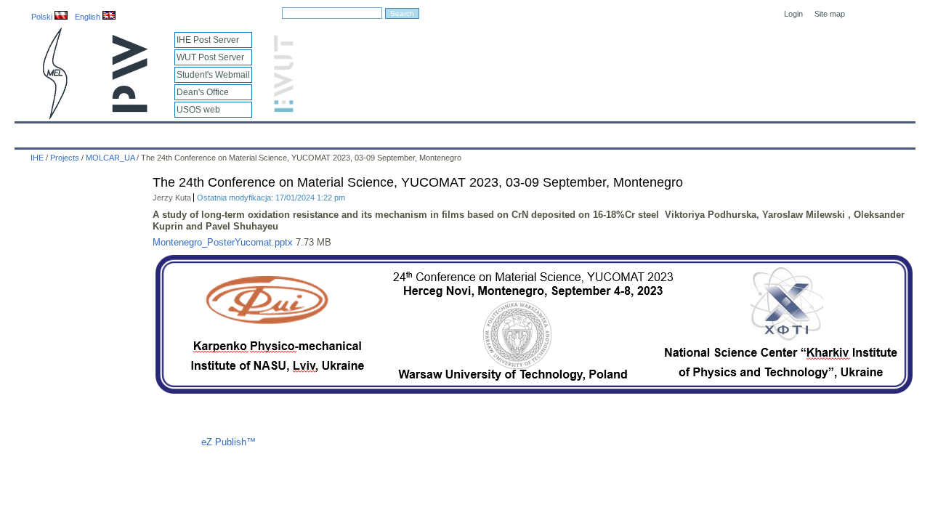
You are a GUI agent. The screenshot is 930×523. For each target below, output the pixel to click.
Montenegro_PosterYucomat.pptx (223, 242)
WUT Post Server (210, 57)
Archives (502, 132)
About (198, 132)
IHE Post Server (208, 40)
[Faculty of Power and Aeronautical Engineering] (53, 116)
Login (793, 13)
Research (385, 132)
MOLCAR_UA (110, 157)
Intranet (634, 132)
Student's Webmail (213, 75)
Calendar (81, 132)
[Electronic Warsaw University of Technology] (281, 109)
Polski (42, 16)
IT (547, 132)
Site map (829, 13)
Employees (256, 132)
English (88, 16)
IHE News (143, 132)
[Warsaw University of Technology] (131, 109)
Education (323, 132)
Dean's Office (203, 92)
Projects (444, 132)
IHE (33, 132)
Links (584, 132)
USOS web (198, 110)
